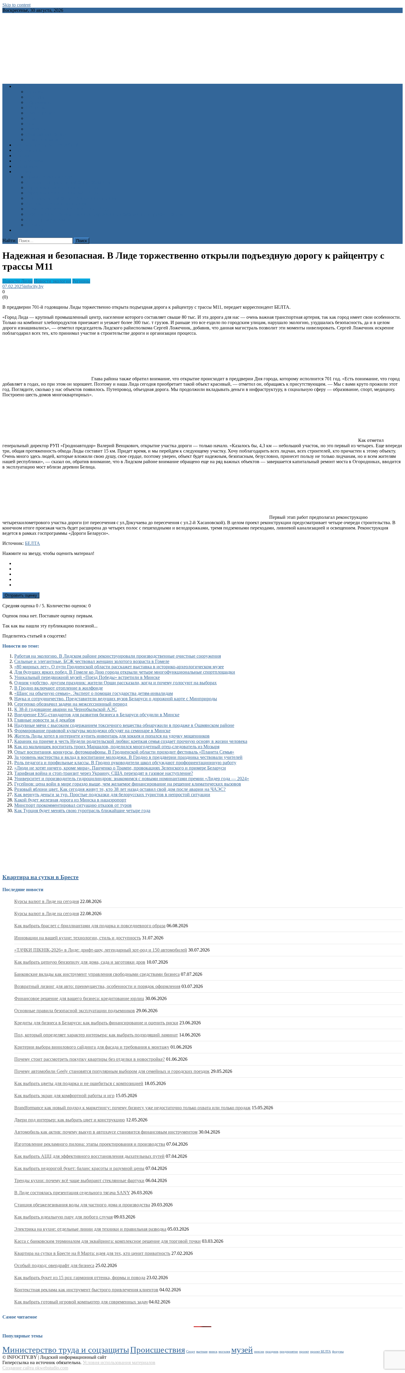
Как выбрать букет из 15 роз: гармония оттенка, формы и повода (79, 1277)
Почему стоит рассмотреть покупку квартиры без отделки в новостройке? (89, 1059)
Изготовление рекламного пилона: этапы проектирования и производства (89, 1144)
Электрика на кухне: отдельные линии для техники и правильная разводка (90, 1229)
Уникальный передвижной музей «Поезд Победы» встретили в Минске (87, 677)
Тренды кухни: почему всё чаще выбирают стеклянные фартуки (79, 1180)
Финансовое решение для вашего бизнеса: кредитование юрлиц (79, 998)
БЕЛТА (32, 543)
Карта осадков (28, 160)
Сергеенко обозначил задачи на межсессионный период (70, 703)
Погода (21, 155)
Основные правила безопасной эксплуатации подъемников (74, 1010)
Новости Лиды (17, 281)
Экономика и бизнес (47, 134)
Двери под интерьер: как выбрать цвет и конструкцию (69, 1119)
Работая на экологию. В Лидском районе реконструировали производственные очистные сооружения (117, 656)
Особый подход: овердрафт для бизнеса (54, 1265)
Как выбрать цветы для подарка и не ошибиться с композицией (78, 1083)
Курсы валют (27, 166)
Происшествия (41, 112)
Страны (34, 224)
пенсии (259, 1351)
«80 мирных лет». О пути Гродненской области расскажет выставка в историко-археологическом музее (119, 666)
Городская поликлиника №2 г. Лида (62, 192)
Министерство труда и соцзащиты (65, 1349)
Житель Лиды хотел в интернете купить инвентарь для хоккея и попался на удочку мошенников (112, 735)
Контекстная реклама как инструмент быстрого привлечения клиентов (86, 1289)
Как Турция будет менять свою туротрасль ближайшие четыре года (82, 810)
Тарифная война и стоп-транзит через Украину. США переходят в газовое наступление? (103, 773)
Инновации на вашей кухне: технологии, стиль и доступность (77, 937)
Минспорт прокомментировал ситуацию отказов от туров (73, 805)
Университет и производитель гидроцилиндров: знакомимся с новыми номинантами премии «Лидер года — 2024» (131, 778)
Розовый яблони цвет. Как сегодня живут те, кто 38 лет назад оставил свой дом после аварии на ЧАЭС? (120, 789)
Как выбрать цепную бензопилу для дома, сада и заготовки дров (79, 962)
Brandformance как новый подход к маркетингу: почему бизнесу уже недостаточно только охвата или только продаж (132, 1107)
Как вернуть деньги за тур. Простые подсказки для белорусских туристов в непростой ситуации (112, 794)
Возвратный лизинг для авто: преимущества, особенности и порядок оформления (97, 986)
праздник (271, 1351)
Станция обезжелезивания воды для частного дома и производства (82, 1204)
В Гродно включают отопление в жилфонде (58, 687)
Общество (36, 107)
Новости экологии (52, 281)
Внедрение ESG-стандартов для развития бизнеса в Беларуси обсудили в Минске (96, 714)
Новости (23, 86)
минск (213, 1351)
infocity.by (34, 286)
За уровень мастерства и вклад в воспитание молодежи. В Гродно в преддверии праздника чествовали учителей (128, 757)
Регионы (81, 281)
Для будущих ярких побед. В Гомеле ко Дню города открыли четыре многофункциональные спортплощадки (124, 672)
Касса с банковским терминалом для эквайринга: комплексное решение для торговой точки (107, 1241)
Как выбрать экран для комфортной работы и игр (64, 1095)
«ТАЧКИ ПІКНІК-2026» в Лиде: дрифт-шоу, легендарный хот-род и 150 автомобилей (100, 949)
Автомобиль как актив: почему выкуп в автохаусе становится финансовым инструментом (105, 1131)
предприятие (289, 1351)
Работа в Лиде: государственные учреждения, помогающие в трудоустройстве (105, 214)
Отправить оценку (21, 595)
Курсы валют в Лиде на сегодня (46, 901)
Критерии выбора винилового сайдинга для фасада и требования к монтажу (91, 1047)
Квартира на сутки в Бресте (40, 877)
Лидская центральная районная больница (68, 182)
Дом (30, 123)
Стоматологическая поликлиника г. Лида (68, 208)
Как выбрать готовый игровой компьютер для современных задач (81, 1301)
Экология (35, 128)
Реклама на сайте (31, 230)
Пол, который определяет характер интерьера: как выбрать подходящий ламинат (96, 1034)
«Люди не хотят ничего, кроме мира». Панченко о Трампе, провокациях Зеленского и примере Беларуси (120, 767)
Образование (39, 102)
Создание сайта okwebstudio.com (35, 1367)
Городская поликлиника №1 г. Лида (62, 187)
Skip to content (16, 4)
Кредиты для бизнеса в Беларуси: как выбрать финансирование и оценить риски (96, 1022)
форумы (338, 1351)
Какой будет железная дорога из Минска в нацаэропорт (70, 799)
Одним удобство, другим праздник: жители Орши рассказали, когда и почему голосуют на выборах (115, 682)
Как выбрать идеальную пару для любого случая (63, 1216)
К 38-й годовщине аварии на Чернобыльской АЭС (65, 709)
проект (304, 1351)
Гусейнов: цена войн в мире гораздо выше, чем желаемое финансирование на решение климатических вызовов (127, 783)
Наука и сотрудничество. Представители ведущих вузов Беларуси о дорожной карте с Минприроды (115, 698)
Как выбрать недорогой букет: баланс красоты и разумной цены (79, 1168)
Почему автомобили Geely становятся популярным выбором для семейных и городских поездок (112, 1071)
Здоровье (35, 91)
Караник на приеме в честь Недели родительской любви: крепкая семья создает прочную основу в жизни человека (130, 741)
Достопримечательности (51, 219)
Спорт (32, 118)
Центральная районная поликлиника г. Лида (71, 198)
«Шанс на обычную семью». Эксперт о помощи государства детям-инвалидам (93, 693)
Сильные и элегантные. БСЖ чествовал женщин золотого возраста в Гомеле (91, 661)
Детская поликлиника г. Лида (56, 203)
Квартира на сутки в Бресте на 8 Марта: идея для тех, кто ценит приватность (92, 1253)
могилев (224, 1351)
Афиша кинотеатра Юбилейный (46, 144)
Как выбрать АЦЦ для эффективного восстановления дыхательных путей (89, 1156)
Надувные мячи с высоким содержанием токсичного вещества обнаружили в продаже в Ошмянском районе (124, 725)
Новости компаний (45, 139)
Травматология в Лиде (49, 176)
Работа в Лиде (28, 150)
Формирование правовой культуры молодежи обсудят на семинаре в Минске (92, 730)
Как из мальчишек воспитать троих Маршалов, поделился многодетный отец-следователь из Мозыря (116, 746)
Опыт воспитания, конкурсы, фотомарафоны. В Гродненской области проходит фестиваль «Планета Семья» (124, 751)
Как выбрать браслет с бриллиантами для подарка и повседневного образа (89, 925)
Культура (35, 96)
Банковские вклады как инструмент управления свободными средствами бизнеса (97, 974)
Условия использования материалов (119, 1362)
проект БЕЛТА (320, 1351)
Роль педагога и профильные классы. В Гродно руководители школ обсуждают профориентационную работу (125, 762)
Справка (22, 171)
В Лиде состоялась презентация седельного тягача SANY (72, 1192)
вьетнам (202, 1351)
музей (242, 1349)
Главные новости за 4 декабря (44, 719)
